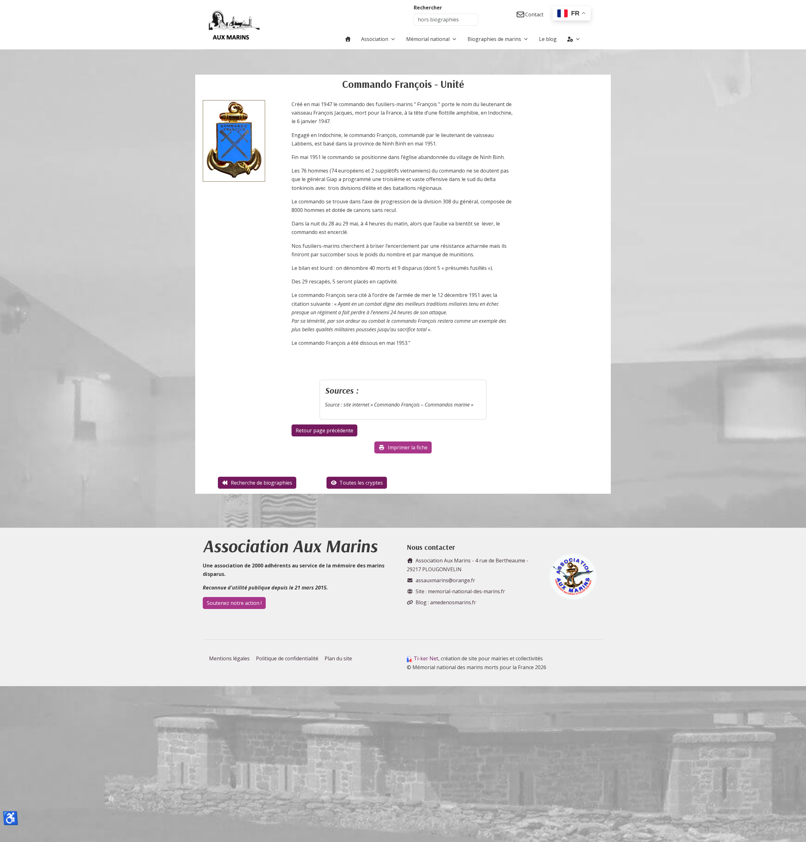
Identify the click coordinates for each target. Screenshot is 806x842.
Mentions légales (229, 658)
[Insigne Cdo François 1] (234, 142)
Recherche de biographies (261, 482)
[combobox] (446, 20)
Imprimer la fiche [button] (408, 447)
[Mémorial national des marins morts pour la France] (234, 24)
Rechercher (428, 7)
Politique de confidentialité (287, 658)
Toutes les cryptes (361, 482)
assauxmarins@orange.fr (445, 580)
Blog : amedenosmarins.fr (446, 602)
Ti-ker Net (426, 658)
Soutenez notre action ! (234, 603)
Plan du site (338, 658)
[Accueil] (348, 39)
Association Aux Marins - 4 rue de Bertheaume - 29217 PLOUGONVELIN (467, 564)
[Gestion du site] (574, 39)
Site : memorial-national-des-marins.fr (460, 591)
